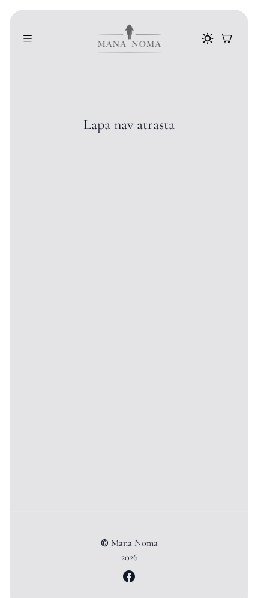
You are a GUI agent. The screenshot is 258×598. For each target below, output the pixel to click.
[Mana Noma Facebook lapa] (129, 576)
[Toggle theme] (207, 38)
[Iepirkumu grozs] (226, 38)
